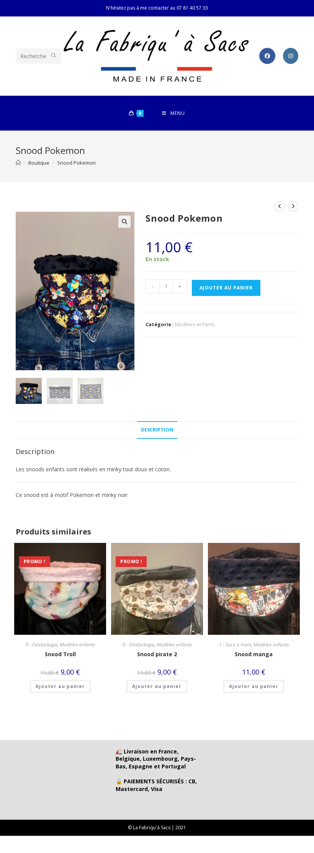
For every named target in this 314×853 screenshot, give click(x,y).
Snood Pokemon (76, 162)
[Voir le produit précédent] (279, 206)
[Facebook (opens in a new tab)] (267, 56)
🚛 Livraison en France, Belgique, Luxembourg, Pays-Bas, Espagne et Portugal (156, 759)
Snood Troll (60, 654)
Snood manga (254, 654)
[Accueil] (18, 162)
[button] (124, 222)
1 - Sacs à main (235, 644)
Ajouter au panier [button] (60, 686)
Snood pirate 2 (157, 654)
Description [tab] (157, 429)
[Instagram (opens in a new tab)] (290, 56)
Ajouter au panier (226, 287)
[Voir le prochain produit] (293, 206)
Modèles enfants (195, 324)
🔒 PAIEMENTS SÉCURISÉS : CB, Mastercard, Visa (156, 785)
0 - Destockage (41, 644)
